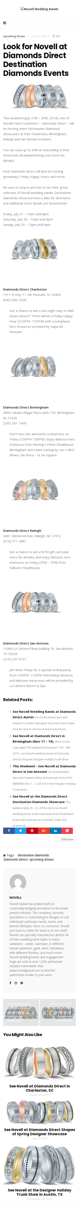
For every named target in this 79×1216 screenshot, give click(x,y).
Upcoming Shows (14, 36)
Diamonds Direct (16, 859)
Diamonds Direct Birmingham (26, 407)
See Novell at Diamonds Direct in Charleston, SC (39, 1088)
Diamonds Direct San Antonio (26, 643)
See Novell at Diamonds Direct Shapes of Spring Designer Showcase (39, 1131)
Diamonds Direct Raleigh (22, 530)
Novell (15, 897)
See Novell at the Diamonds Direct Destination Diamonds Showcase (18, 1012)
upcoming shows (41, 859)
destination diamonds (33, 855)
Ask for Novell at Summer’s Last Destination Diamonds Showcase (61, 1012)
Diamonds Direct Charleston (25, 289)
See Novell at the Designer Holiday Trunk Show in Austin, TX (39, 1192)
